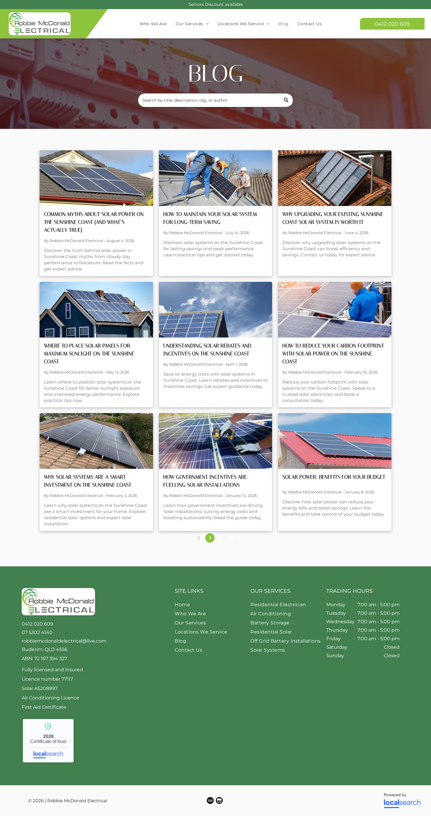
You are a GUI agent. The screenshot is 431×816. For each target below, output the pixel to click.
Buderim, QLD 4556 (44, 649)
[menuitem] (153, 23)
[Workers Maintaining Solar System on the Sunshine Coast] (215, 178)
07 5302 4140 (37, 632)
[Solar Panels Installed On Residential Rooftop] (96, 310)
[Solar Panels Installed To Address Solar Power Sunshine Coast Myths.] (96, 178)
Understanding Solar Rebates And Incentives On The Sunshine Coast (207, 350)
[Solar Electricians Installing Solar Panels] (334, 310)
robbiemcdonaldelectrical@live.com (64, 641)
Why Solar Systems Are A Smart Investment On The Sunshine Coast (87, 481)
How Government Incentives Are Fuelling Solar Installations (205, 481)
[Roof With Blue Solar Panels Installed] (215, 310)
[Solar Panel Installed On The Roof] (96, 441)
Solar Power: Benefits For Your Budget (333, 477)
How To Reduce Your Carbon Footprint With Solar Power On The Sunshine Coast (333, 354)
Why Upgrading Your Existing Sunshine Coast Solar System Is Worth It (332, 218)
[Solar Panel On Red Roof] (334, 441)
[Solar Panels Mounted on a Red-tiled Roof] (334, 178)
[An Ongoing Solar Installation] (215, 441)
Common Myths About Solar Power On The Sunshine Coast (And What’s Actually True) (94, 222)
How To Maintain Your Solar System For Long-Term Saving (210, 218)
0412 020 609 (37, 624)
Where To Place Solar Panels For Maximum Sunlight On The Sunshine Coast (89, 354)
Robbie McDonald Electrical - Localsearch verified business (48, 740)
